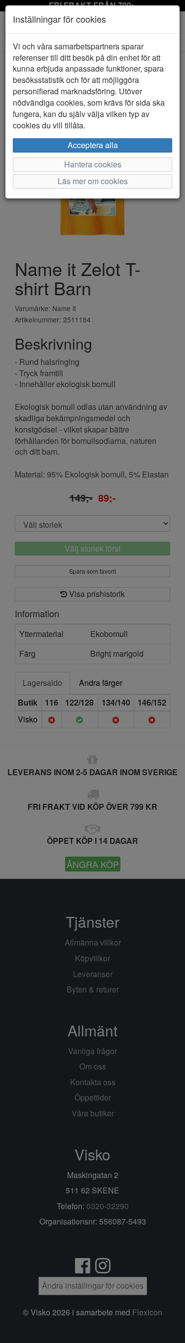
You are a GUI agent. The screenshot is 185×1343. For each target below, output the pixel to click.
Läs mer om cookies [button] (93, 181)
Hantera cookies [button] (92, 164)
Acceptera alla (93, 145)
